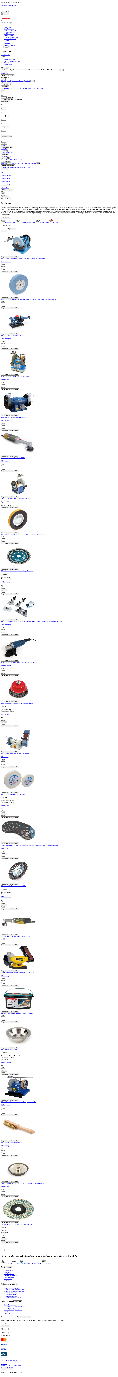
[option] (6, 1263)
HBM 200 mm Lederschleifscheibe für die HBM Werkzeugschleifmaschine (23, 535)
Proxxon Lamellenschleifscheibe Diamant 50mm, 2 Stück (17, 1224)
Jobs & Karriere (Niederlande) (13, 1310)
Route (6, 1311)
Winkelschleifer (8, 63)
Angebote (7, 40)
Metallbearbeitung (9, 35)
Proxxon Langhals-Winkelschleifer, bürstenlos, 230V (16, 936)
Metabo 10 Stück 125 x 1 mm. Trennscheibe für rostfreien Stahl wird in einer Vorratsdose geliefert (29, 845)
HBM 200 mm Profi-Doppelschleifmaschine (14, 417)
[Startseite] (6, 20)
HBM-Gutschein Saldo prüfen (13, 1306)
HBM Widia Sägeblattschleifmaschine (12, 335)
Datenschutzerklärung (10, 1293)
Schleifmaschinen (9, 59)
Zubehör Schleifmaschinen (12, 61)
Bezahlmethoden (9, 1274)
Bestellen (7, 1272)
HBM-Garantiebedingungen (12, 1298)
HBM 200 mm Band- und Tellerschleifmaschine (15, 753)
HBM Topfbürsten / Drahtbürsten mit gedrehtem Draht (17, 703)
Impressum (4, 5)
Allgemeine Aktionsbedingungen (14, 1291)
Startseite (7, 43)
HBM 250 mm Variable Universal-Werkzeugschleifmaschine (18, 1102)
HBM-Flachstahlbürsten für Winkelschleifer (13, 886)
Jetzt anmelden (5, 1325)
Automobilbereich (9, 32)
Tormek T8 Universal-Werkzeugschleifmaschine (15, 498)
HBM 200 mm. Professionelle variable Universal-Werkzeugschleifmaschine (23, 258)
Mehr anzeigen (5, 217)
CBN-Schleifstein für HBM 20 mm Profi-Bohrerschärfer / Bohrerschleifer (22, 1183)
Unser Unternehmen (10, 1305)
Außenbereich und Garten (12, 37)
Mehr (61, 70)
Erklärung (9, 189)
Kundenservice (11, 5)
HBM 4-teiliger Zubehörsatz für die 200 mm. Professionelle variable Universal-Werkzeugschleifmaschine (31, 621)
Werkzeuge (7, 27)
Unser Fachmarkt (9, 1308)
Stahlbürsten (8, 64)
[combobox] (9, 22)
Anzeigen (3, 590)
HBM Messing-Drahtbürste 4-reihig (11, 1142)
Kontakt (6, 1280)
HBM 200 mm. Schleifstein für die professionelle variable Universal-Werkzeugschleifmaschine (28, 299)
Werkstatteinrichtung (10, 30)
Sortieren (3, 231)
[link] (6, 70)
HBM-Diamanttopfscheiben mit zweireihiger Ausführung (17, 571)
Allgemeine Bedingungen (11, 1288)
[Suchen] (18, 24)
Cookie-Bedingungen (10, 1296)
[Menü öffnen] (1, 20)
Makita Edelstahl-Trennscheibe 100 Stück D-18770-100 (17, 1013)
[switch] (1, 12)
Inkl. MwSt (6, 12)
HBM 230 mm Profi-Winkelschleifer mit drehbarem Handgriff (19, 662)
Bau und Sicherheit (10, 39)
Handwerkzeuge (9, 29)
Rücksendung (8, 1279)
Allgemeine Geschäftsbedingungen (14, 1289)
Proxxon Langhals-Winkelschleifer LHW (13, 458)
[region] (59, 221)
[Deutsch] (5, 14)
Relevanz (12, 229)
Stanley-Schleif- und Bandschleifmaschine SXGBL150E (17, 972)
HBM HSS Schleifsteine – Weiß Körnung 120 (14, 794)
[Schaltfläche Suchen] (18, 22)
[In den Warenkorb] (1, 268)
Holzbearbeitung (9, 34)
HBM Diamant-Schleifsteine (9, 1049)
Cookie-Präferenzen (6, 1369)
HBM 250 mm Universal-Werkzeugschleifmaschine (16, 376)
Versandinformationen (10, 1275)
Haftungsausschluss (10, 1294)
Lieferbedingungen (9, 1277)
